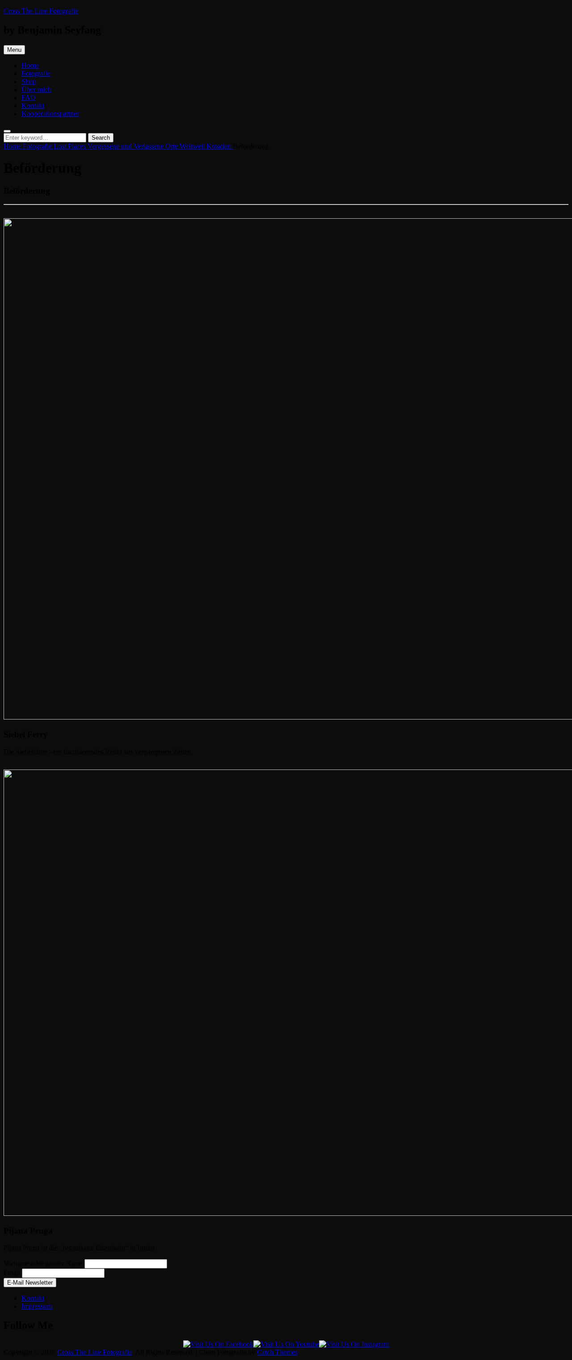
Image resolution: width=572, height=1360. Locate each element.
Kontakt (32, 105)
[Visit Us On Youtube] (286, 1344)
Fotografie (35, 73)
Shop (28, 81)
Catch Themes (277, 1352)
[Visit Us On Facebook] (218, 1344)
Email (12, 1273)
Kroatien (219, 146)
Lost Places (71, 146)
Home (30, 65)
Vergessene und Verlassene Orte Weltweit (147, 146)
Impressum (36, 1306)
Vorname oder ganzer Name (43, 1263)
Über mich (36, 89)
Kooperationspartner (50, 113)
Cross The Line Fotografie (41, 11)
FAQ (28, 97)
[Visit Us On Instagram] (354, 1344)
